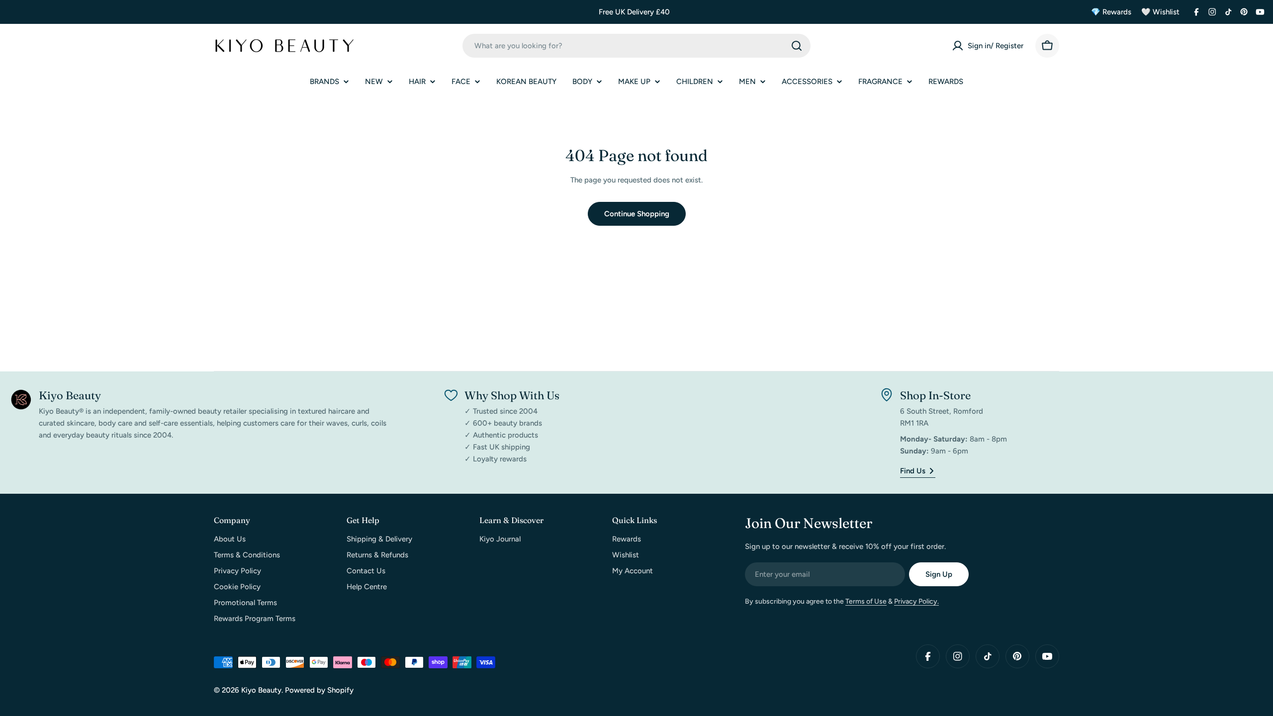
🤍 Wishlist (1160, 11)
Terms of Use (866, 601)
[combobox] (636, 46)
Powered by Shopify (319, 690)
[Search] (797, 46)
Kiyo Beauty (261, 690)
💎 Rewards (1111, 11)
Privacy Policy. (916, 601)
